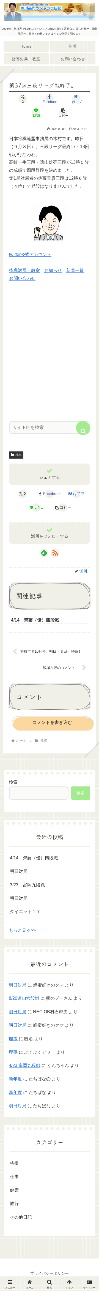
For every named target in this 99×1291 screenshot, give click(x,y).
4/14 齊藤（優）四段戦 (34, 858)
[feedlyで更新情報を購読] (44, 552)
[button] (63, 112)
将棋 (18, 455)
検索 (13, 782)
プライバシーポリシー (49, 1273)
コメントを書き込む (52, 722)
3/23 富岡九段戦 (27, 885)
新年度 (15, 1079)
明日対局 (19, 871)
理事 (13, 1038)
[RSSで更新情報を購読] (55, 552)
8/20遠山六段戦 (24, 998)
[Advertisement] (49, 355)
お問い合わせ (22, 278)
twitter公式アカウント (30, 254)
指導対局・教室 (24, 270)
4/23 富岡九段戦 (24, 1065)
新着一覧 (75, 270)
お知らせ (53, 270)
